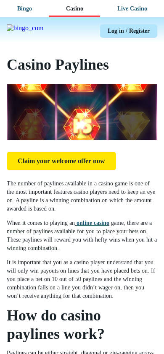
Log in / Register (129, 31)
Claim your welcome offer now (61, 160)
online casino (92, 223)
